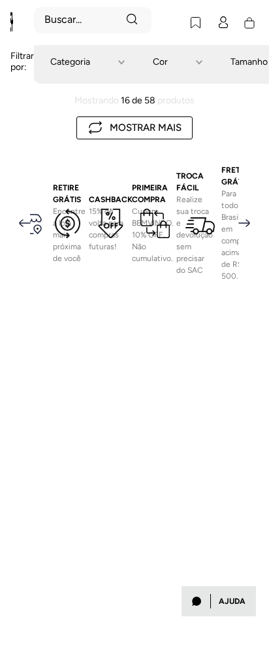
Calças (54, 5)
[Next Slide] (244, 181)
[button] (95, 62)
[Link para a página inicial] (22, 5)
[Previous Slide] (25, 181)
